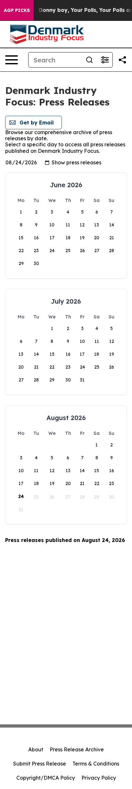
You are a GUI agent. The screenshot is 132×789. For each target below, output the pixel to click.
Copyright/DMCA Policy (45, 778)
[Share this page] (122, 59)
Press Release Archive (77, 749)
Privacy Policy (98, 778)
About (35, 749)
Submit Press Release (39, 763)
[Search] (89, 59)
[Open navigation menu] (11, 59)
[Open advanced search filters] (104, 59)
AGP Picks (17, 10)
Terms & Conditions (95, 763)
